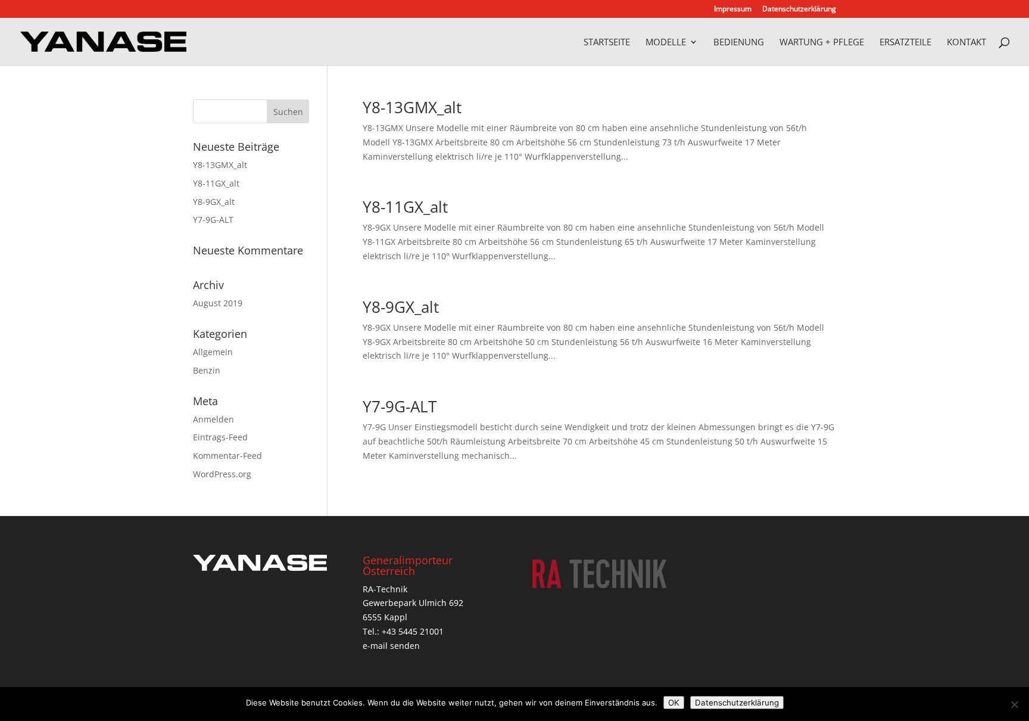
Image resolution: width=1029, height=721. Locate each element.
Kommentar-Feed (227, 455)
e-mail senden (391, 645)
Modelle (666, 43)
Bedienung (738, 43)
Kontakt (966, 43)
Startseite (607, 43)
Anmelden (213, 419)
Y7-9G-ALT (399, 406)
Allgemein (213, 352)
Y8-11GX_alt (405, 206)
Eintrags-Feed (220, 437)
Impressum (733, 9)
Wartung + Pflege (821, 43)
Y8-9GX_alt (401, 307)
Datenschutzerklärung (799, 9)
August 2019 (217, 303)
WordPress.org (222, 474)
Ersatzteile (905, 43)
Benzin (206, 370)
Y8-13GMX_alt (412, 107)
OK (673, 702)
